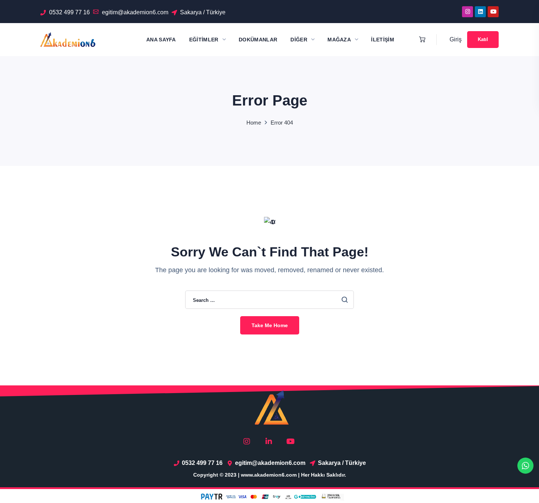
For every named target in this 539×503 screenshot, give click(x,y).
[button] (420, 40)
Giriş (456, 39)
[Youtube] (493, 11)
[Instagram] (467, 11)
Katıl (483, 39)
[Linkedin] (480, 11)
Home (253, 122)
